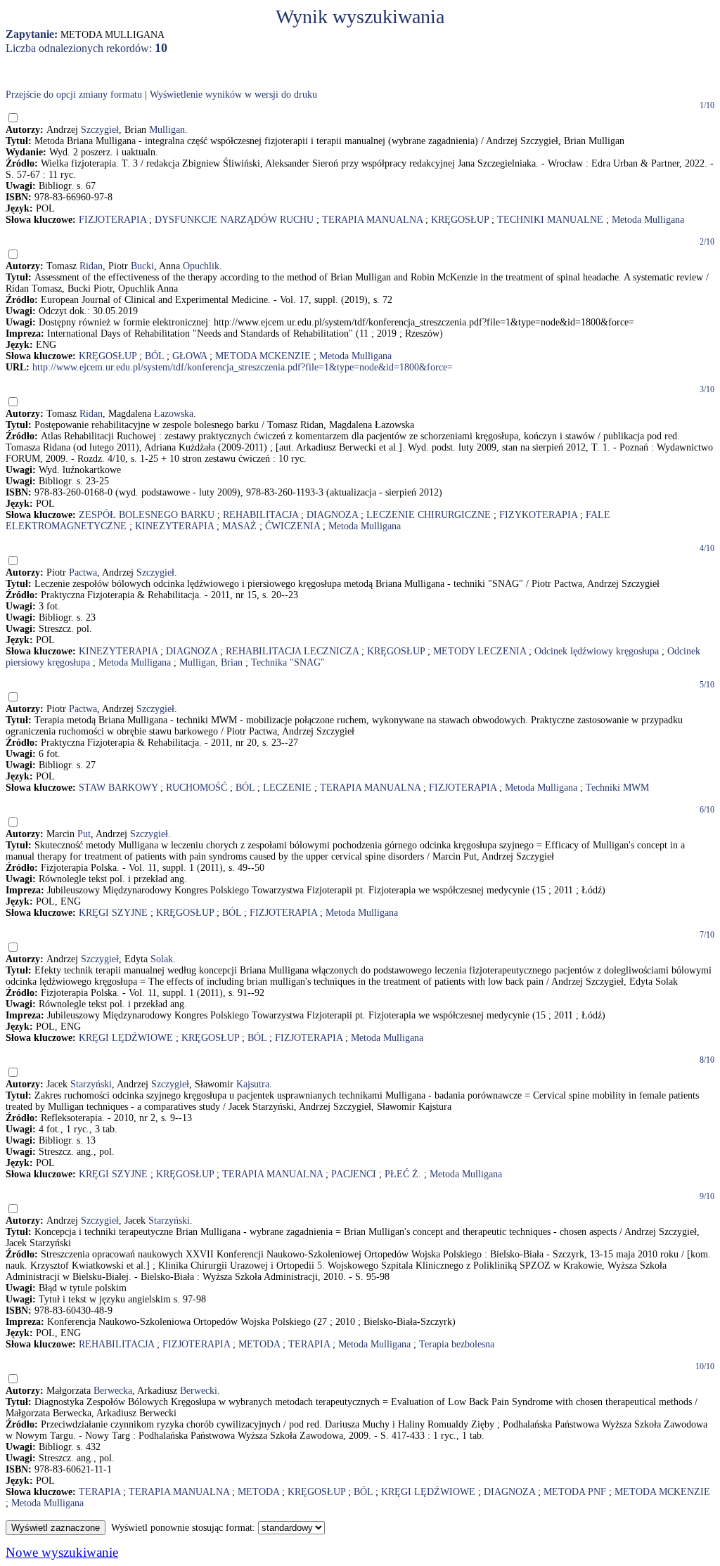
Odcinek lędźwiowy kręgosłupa (596, 651)
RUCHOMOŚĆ (196, 787)
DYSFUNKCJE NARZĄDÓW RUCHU (234, 219)
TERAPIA (309, 1344)
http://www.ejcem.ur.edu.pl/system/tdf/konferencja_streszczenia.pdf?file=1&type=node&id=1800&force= (242, 367)
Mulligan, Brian (211, 662)
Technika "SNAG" (288, 662)
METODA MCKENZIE (263, 356)
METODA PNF (575, 1492)
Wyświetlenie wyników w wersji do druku (233, 94)
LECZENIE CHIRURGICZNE (428, 515)
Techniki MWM (617, 787)
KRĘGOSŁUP (460, 219)
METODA (259, 1344)
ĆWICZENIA (292, 526)
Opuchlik (201, 266)
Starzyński (91, 1084)
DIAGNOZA (332, 515)
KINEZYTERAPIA (174, 526)
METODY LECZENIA (479, 651)
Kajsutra (252, 1084)
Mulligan (167, 129)
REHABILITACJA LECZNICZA (292, 651)
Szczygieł (100, 129)
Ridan (91, 266)
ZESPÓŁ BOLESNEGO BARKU (146, 515)
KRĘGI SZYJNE (113, 912)
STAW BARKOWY (118, 787)
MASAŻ (239, 526)
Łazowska (173, 413)
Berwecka (113, 1390)
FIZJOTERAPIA (112, 219)
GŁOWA (189, 356)
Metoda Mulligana (648, 219)
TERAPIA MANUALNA (372, 219)
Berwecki (198, 1390)
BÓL (154, 356)
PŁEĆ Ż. (403, 1174)
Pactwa (83, 572)
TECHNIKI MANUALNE (550, 219)
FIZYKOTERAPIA (538, 515)
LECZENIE (287, 787)
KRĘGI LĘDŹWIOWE (126, 1038)
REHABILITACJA (260, 515)
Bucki (142, 266)
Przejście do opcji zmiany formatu (74, 94)
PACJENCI (353, 1174)
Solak (161, 959)
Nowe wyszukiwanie (62, 1552)
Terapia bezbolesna (456, 1344)
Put (84, 834)
